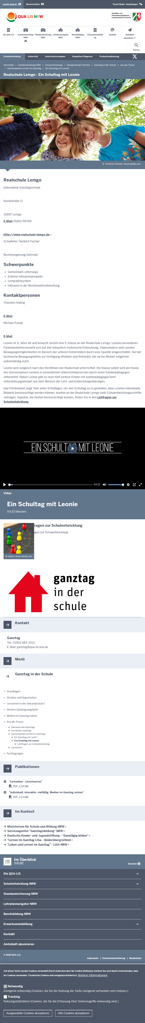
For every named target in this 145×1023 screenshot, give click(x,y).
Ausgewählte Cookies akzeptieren (27, 1013)
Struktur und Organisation (22, 697)
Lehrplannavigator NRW (20, 904)
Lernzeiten (16, 747)
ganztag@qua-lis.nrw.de (32, 647)
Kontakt (9, 934)
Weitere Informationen (92, 975)
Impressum (92, 958)
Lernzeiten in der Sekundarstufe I (26, 703)
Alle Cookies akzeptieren (73, 1013)
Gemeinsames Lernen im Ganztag (28, 734)
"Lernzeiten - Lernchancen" (25, 781)
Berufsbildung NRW (17, 914)
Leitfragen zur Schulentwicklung (34, 744)
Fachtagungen (15, 753)
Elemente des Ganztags (23, 727)
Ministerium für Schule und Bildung (35, 826)
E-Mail (8, 221)
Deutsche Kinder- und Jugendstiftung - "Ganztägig (47, 835)
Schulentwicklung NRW (20, 884)
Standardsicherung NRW (21, 894)
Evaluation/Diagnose (82, 56)
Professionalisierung (109, 56)
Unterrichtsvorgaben (55, 56)
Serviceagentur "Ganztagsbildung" (35, 831)
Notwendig (15, 986)
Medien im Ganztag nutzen (22, 715)
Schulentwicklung (12, 56)
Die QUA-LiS (12, 873)
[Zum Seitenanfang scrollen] (137, 1016)
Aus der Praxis (15, 721)
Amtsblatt (19, 944)
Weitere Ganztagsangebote (22, 709)
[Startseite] (25, 17)
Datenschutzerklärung (113, 958)
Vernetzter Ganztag (21, 730)
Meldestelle (135, 958)
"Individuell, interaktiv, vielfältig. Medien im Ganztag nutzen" (46, 792)
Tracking (14, 997)
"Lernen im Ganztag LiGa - (39, 840)
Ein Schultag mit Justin (25, 737)
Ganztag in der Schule (34, 674)
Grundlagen (13, 691)
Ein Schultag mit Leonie (26, 740)
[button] (127, 4)
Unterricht (33, 56)
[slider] (50, 484)
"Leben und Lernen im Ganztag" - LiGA (37, 844)
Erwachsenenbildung (18, 924)
